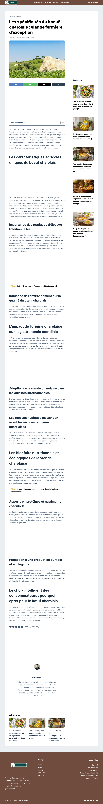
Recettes (48, 2)
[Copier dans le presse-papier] (58, 84)
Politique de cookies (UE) (88, 776)
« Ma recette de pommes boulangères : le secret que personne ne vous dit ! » (56, 735)
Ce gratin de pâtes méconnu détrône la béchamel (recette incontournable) (83, 232)
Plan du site (93, 770)
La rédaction (93, 768)
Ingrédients (65, 2)
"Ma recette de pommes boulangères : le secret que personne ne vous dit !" (82, 167)
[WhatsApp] (30, 84)
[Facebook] (16, 84)
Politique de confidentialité (87, 773)
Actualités (38, 2)
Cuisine (55, 2)
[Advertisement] (37, 103)
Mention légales (92, 778)
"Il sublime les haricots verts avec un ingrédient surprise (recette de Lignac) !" (83, 105)
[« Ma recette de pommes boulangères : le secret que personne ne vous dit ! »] (56, 723)
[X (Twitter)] (44, 84)
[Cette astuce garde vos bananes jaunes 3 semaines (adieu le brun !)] (37, 723)
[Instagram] (91, 800)
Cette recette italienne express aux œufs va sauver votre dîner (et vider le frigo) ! (83, 200)
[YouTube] (97, 800)
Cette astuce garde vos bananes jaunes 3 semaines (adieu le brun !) (82, 136)
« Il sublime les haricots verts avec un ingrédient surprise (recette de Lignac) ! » (17, 735)
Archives (41, 767)
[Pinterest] (94, 800)
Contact (95, 765)
